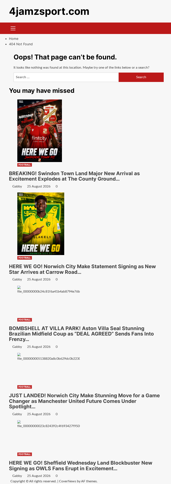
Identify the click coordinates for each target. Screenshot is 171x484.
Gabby (17, 186)
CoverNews (67, 481)
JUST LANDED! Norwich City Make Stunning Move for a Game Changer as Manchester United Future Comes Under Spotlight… (84, 401)
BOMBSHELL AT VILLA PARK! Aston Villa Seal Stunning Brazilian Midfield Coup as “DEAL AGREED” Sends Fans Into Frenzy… (81, 333)
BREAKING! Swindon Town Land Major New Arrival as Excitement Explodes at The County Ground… (74, 176)
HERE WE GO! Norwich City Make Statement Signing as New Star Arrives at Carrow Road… (82, 269)
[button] (13, 28)
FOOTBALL (25, 164)
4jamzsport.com (49, 11)
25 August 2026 (38, 186)
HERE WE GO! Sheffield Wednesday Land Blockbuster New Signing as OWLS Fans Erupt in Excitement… (80, 465)
